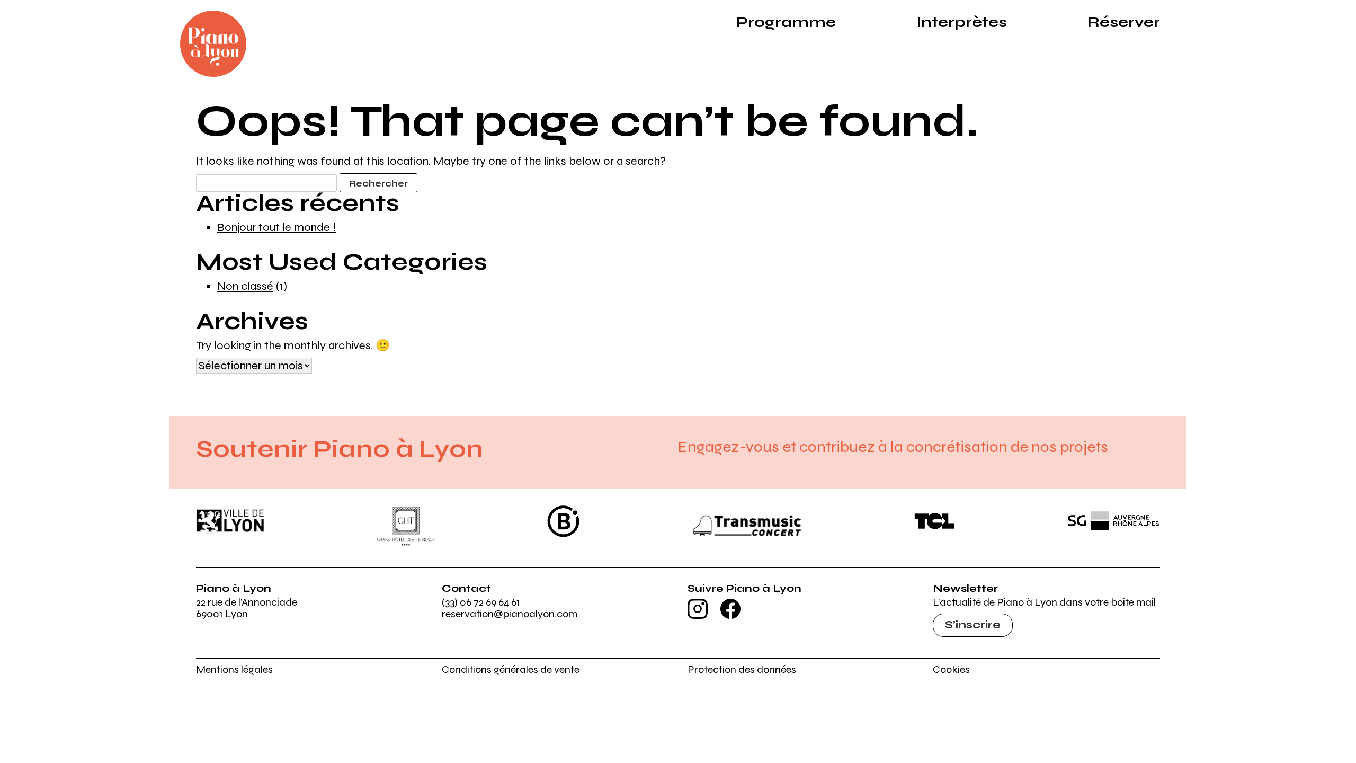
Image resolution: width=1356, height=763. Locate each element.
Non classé (245, 286)
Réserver (1123, 22)
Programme (786, 22)
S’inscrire (973, 625)
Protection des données (742, 669)
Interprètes (961, 22)
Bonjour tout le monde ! (276, 227)
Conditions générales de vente (510, 669)
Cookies (951, 669)
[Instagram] (698, 615)
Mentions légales (234, 669)
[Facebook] (730, 615)
